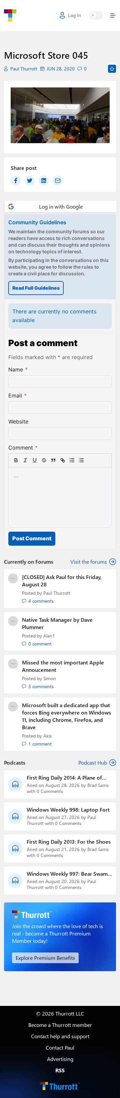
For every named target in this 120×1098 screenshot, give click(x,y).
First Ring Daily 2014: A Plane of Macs (64, 777)
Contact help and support (60, 1036)
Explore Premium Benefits (45, 957)
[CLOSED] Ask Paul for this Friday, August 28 (62, 580)
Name (18, 369)
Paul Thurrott (23, 69)
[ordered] (72, 460)
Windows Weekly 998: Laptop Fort (68, 809)
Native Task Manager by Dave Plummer (57, 623)
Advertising (60, 1058)
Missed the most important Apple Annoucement (63, 666)
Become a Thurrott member (60, 1024)
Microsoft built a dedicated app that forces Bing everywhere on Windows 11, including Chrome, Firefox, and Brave (66, 716)
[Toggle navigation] (111, 15)
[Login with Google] (61, 206)
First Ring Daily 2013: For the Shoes (69, 841)
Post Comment (31, 538)
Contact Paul (60, 1047)
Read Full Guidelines (36, 288)
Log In (74, 15)
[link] (90, 460)
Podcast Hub (92, 762)
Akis (47, 736)
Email (17, 395)
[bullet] (81, 460)
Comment (23, 447)
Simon (49, 678)
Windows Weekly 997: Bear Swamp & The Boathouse (69, 873)
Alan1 (49, 635)
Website (18, 421)
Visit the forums (88, 561)
